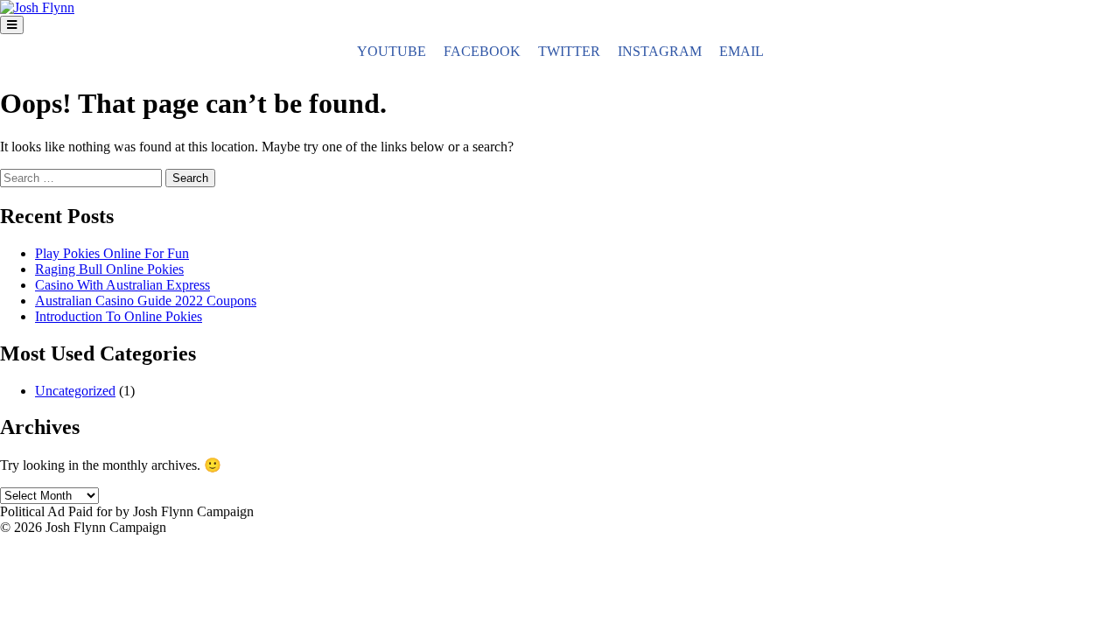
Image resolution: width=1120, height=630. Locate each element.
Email (741, 51)
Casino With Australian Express (122, 284)
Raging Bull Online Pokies (109, 269)
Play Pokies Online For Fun (112, 253)
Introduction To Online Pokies (118, 316)
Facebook (482, 51)
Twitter (569, 51)
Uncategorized (75, 390)
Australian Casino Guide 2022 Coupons (145, 300)
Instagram (660, 51)
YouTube (391, 51)
